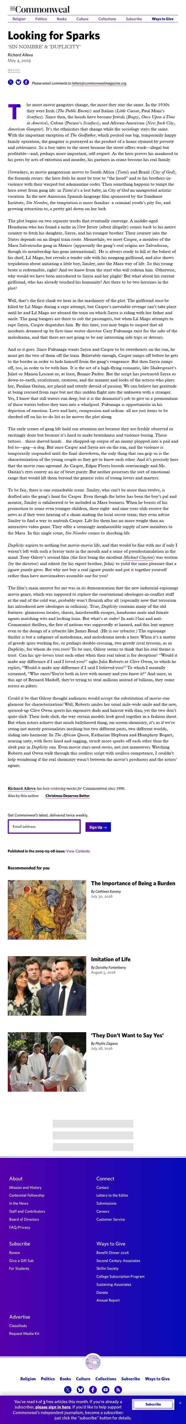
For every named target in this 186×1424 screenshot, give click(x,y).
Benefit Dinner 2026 (112, 1252)
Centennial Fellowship (27, 1195)
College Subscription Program (120, 1276)
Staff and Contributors (27, 1211)
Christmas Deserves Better (68, 795)
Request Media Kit (24, 1333)
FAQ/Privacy (19, 1227)
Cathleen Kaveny (108, 891)
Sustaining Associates (113, 1284)
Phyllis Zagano (106, 1043)
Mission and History (25, 1187)
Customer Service (110, 1219)
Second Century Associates (118, 1260)
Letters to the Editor (112, 1195)
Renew (14, 1252)
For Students (19, 1268)
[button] (11, 83)
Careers (102, 1211)
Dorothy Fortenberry (110, 967)
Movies (14, 70)
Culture (82, 19)
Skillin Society (107, 1268)
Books (62, 19)
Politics (41, 19)
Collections (107, 19)
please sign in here (52, 1406)
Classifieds (18, 1325)
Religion (19, 19)
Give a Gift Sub (21, 1260)
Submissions (106, 1203)
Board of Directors (24, 1219)
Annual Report (108, 1300)
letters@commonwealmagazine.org (99, 83)
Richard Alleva (20, 54)
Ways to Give (162, 19)
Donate (102, 1292)
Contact (102, 1187)
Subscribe (134, 19)
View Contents (78, 851)
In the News (18, 1203)
